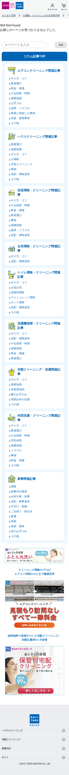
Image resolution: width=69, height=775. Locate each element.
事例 (13, 169)
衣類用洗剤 (17, 389)
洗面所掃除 (17, 292)
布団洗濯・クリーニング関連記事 (38, 417)
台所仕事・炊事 (20, 496)
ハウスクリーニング (12, 730)
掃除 (13, 486)
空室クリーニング (21, 164)
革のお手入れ (19, 531)
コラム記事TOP (34, 56)
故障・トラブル (20, 108)
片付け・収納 (19, 506)
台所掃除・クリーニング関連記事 (38, 248)
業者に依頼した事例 (23, 113)
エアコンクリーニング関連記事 (38, 70)
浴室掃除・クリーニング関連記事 (38, 192)
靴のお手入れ (19, 394)
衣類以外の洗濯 (20, 399)
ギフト (5, 757)
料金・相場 (17, 88)
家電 (13, 516)
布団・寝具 (17, 526)
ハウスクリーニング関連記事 (37, 136)
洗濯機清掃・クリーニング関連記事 (38, 325)
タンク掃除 (17, 302)
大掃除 (15, 159)
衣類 (13, 521)
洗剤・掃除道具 (20, 174)
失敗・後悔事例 (20, 118)
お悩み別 (16, 287)
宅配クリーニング (11, 739)
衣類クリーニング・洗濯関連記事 (38, 371)
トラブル (16, 450)
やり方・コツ (19, 78)
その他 (15, 123)
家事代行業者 (19, 491)
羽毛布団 (16, 440)
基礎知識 (16, 98)
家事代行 (6, 748)
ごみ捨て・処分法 (21, 511)
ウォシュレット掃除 (23, 297)
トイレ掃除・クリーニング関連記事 (38, 274)
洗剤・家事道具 (20, 501)
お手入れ (16, 103)
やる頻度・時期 (20, 93)
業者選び (16, 83)
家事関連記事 (26, 478)
